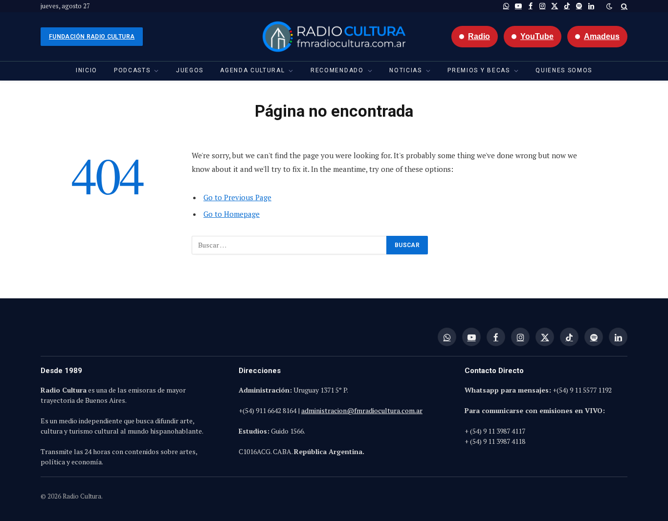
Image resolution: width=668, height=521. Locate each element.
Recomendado (337, 70)
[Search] (623, 6)
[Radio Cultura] (334, 36)
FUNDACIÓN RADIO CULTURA (91, 36)
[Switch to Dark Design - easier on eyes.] (609, 6)
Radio (479, 36)
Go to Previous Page (237, 197)
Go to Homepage (231, 214)
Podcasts (132, 70)
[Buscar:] (289, 245)
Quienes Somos (563, 70)
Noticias (405, 70)
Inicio (86, 70)
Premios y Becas (478, 70)
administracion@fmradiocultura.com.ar (362, 410)
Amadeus (602, 36)
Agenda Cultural (252, 70)
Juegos (189, 70)
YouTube (537, 36)
